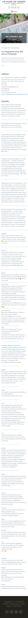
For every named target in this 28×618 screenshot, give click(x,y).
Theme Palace (17, 606)
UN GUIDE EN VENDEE (14, 2)
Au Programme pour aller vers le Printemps (12, 53)
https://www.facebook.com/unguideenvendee (14, 94)
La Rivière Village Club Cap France (15, 349)
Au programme (15, 48)
